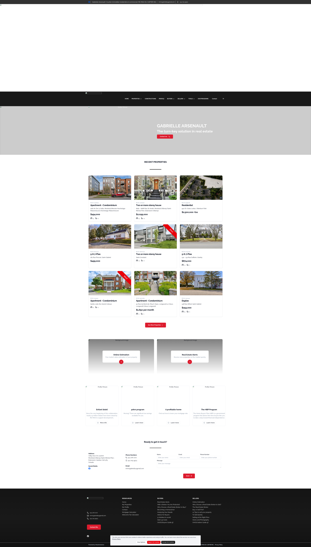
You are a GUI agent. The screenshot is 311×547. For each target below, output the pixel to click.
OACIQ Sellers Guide (200, 522)
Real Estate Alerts (163, 502)
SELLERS (180, 98)
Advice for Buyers (163, 515)
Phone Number (204, 454)
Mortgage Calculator (129, 512)
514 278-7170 (132, 457)
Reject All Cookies (153, 542)
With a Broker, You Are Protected (168, 504)
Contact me (163, 136)
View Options (141, 542)
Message (159, 460)
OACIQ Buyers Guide (164, 522)
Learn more (139, 423)
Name (159, 454)
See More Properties (154, 325)
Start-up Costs (162, 520)
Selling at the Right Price (201, 517)
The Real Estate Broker (200, 507)
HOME (127, 98)
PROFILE (161, 98)
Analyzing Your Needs (164, 512)
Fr (223, 98)
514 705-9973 (184, 2)
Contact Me (94, 527)
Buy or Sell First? (198, 509)
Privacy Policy (116, 539)
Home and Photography (201, 520)
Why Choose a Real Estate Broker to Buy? (171, 507)
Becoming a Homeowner (166, 509)
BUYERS (169, 98)
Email (180, 454)
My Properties (127, 504)
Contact (214, 98)
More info (103, 423)
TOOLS (190, 98)
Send (187, 476)
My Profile (125, 507)
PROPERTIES (136, 98)
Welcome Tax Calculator (130, 515)
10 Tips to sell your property (202, 512)
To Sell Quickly (198, 515)
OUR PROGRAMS (203, 98)
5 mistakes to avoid (164, 517)
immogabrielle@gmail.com (167, 2)
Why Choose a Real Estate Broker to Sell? (207, 504)
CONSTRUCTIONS (150, 98)
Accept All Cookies (168, 542)
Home (124, 502)
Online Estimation (199, 502)
